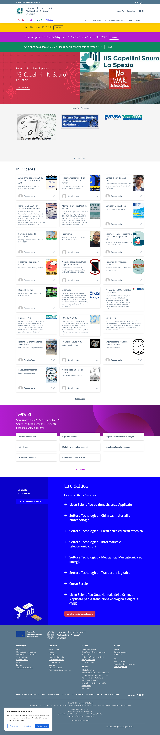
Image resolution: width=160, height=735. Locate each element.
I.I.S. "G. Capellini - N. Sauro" (29, 501)
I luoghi (51, 652)
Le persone (53, 654)
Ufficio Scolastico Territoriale (26, 654)
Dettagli (58, 27)
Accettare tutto (42, 726)
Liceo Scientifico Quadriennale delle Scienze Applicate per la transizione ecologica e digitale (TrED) (103, 599)
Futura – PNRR (25, 317)
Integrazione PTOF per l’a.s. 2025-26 (95, 675)
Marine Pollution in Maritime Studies (74, 207)
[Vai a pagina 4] (81, 158)
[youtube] (140, 11)
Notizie (116, 649)
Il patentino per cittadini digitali (29, 263)
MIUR (18, 649)
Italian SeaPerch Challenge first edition (30, 343)
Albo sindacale (96, 20)
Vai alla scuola (23, 87)
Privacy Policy (77, 694)
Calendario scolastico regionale (60, 670)
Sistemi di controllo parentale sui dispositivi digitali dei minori (118, 236)
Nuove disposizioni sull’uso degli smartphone (74, 263)
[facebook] (137, 11)
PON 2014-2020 (69, 317)
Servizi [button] (30, 20)
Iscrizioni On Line (22, 659)
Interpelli (65, 694)
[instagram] (143, 11)
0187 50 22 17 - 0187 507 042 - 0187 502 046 (51, 705)
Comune (19, 665)
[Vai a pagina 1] (74, 158)
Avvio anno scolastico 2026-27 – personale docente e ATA (31, 180)
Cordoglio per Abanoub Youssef (115, 179)
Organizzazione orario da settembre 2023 (116, 343)
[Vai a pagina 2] (76, 158)
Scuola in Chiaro (22, 657)
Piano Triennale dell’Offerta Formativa (95, 672)
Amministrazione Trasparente (27, 694)
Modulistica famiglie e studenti (93, 657)
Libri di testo (110, 317)
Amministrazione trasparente (115, 20)
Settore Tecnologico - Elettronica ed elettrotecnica (106, 530)
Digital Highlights (25, 289)
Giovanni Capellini (55, 667)
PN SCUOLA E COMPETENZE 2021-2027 (118, 291)
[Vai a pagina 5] (84, 158)
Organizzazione (54, 662)
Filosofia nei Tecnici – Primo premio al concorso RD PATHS (74, 180)
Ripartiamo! (67, 233)
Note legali (90, 694)
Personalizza (14, 726)
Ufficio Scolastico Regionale (26, 652)
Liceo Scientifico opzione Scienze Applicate (100, 504)
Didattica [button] (49, 20)
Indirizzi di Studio (87, 662)
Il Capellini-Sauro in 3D (72, 341)
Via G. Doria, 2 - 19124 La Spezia (82, 703)
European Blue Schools (115, 205)
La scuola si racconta (27, 369)
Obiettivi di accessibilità (24, 667)
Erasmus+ (66, 289)
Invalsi (18, 662)
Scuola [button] (21, 20)
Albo (86, 20)
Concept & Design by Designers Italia (119, 726)
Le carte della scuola (56, 659)
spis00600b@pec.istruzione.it (121, 705)
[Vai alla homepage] (19, 11)
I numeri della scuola (56, 657)
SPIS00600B (87, 711)
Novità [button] (39, 20)
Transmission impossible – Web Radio (117, 263)
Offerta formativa (88, 670)
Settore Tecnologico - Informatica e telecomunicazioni (95, 544)
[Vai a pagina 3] (79, 158)
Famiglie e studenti (88, 659)
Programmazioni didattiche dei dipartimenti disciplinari (92, 679)
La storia (52, 665)
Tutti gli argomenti (135, 20)
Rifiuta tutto (27, 726)
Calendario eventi (120, 652)
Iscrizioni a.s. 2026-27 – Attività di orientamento (29, 207)
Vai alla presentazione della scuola (80, 614)
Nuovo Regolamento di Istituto (72, 371)
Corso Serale (78, 583)
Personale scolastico (89, 649)
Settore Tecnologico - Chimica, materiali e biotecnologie (99, 517)
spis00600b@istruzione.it (80, 705)
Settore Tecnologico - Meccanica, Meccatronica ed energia (105, 559)
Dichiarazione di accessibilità (108, 694)
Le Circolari (118, 654)
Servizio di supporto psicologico (27, 235)
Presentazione (54, 649)
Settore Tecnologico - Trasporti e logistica (99, 572)
